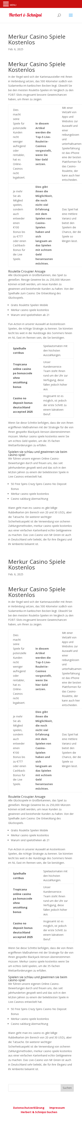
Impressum (57, 1107)
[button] (6, 4)
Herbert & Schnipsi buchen (39, 1112)
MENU (13, 5)
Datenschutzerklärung (28, 1107)
